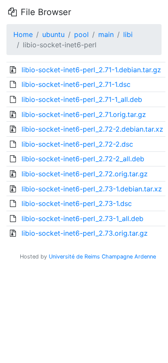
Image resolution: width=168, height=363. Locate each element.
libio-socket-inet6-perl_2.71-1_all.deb (82, 99)
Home (23, 34)
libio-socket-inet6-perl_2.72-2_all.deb (83, 158)
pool (81, 34)
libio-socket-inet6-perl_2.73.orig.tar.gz (85, 233)
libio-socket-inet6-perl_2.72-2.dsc (77, 144)
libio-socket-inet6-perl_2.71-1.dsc (76, 84)
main (106, 34)
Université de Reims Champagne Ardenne (102, 256)
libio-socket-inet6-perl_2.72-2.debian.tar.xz (92, 129)
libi (128, 34)
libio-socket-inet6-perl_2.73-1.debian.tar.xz (92, 189)
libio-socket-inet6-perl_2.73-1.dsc (77, 203)
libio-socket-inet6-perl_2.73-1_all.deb (82, 218)
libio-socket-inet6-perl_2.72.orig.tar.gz (85, 173)
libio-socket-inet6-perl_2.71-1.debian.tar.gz (91, 69)
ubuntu (53, 34)
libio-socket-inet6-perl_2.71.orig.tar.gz (84, 114)
